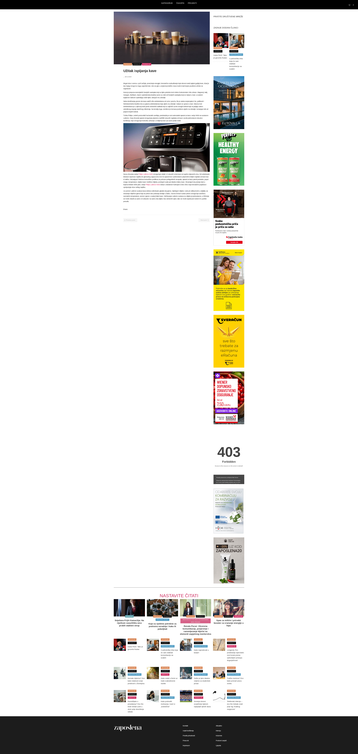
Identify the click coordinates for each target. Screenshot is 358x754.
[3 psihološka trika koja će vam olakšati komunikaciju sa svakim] (236, 40)
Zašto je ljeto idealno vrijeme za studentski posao (202, 680)
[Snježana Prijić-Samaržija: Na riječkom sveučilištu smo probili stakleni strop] (129, 608)
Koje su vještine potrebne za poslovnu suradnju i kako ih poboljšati (162, 626)
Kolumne (219, 736)
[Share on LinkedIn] (137, 209)
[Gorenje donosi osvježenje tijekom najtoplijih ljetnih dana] (186, 696)
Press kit (186, 741)
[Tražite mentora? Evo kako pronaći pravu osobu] (219, 673)
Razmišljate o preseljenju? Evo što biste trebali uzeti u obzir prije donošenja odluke (136, 707)
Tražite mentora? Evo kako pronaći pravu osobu (235, 680)
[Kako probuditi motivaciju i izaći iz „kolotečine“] (153, 696)
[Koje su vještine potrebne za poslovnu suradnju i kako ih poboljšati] (162, 608)
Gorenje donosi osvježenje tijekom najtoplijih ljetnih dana (202, 704)
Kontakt (185, 726)
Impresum (186, 745)
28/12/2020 (127, 77)
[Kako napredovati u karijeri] (186, 645)
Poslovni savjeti (221, 741)
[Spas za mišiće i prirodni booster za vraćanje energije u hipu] (228, 608)
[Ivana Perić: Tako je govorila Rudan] (220, 40)
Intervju (218, 731)
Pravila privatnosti (189, 736)
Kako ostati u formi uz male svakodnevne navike (169, 680)
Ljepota (218, 745)
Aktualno (219, 726)
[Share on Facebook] (129, 209)
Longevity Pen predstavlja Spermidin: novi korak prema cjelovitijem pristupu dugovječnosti (235, 655)
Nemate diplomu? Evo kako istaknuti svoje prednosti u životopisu (136, 680)
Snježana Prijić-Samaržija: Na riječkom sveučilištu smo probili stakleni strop (129, 623)
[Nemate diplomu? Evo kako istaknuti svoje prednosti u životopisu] (120, 673)
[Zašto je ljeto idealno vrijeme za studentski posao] (186, 673)
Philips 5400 (145, 174)
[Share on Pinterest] (141, 209)
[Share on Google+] (134, 209)
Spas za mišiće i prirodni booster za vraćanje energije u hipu (229, 623)
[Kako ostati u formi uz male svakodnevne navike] (153, 673)
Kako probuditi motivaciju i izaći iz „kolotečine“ (168, 704)
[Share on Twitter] (132, 209)
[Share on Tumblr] (139, 209)
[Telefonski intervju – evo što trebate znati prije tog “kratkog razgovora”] (219, 696)
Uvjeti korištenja (188, 731)
